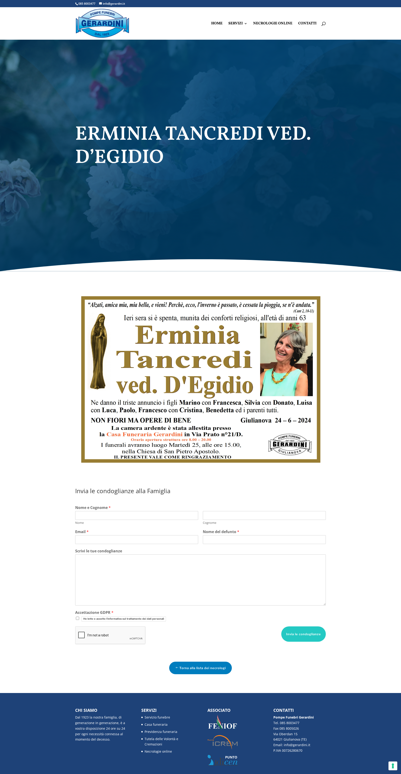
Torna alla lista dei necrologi (202, 668)
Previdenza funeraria (161, 731)
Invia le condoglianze (303, 634)
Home (217, 24)
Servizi (235, 24)
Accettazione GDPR (94, 612)
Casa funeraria (156, 724)
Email (82, 531)
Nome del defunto (221, 531)
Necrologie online (272, 24)
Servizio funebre (157, 717)
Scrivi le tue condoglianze (98, 551)
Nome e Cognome (93, 507)
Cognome (209, 523)
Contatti (307, 24)
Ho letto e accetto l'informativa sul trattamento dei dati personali (123, 618)
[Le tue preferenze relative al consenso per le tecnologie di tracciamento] (392, 765)
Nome (79, 523)
